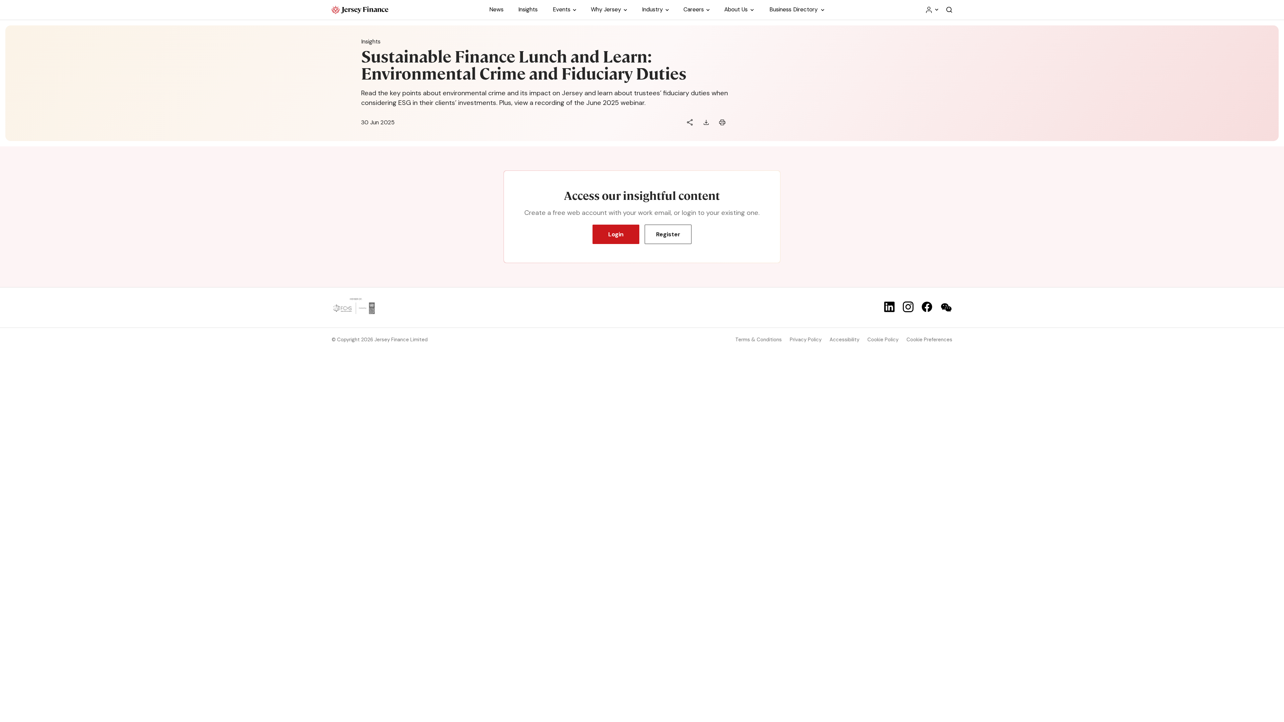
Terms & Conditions (758, 339)
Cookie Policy (882, 339)
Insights (371, 41)
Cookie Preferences (929, 339)
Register (668, 234)
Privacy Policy (806, 339)
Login (616, 234)
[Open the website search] (949, 10)
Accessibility (844, 339)
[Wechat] (946, 308)
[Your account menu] (931, 10)
